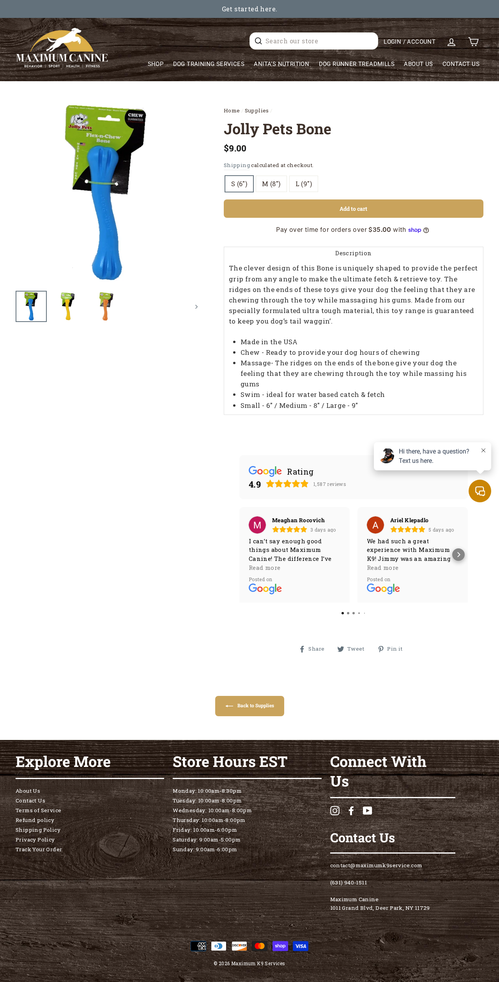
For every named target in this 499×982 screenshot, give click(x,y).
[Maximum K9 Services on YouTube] (367, 813)
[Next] (193, 306)
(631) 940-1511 (348, 885)
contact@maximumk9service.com (376, 868)
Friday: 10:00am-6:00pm (205, 832)
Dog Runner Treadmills (357, 64)
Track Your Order (39, 852)
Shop (156, 64)
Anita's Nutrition (281, 64)
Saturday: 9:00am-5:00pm (207, 842)
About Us (418, 64)
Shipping (237, 165)
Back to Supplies (255, 709)
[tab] (353, 253)
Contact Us (461, 64)
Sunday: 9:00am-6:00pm (205, 852)
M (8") (271, 184)
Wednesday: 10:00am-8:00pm (212, 813)
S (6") (239, 184)
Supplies (257, 110)
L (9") (304, 184)
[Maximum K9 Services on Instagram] (335, 813)
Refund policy (35, 823)
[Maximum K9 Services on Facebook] (351, 813)
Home (232, 110)
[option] (249, 9)
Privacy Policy (35, 842)
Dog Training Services (208, 64)
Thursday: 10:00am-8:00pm (209, 823)
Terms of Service (38, 813)
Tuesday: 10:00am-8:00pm (207, 803)
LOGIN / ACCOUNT (409, 41)
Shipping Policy (38, 832)
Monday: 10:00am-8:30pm (207, 793)
